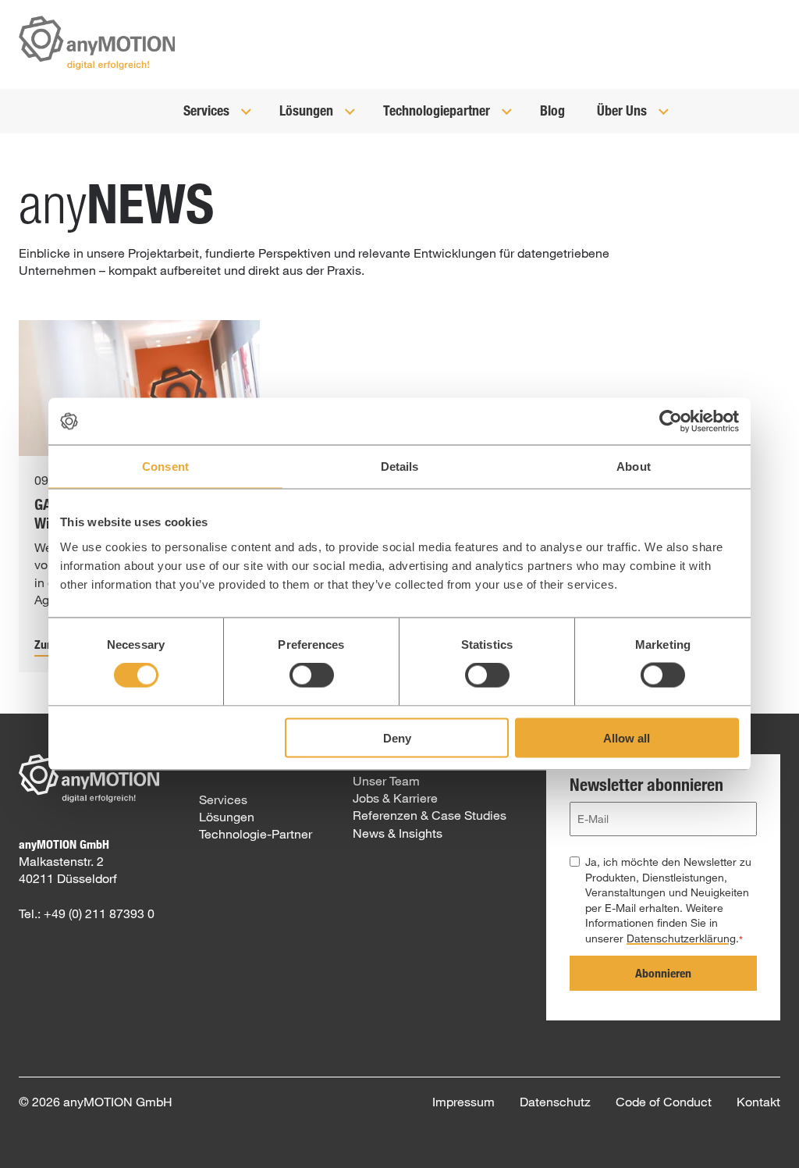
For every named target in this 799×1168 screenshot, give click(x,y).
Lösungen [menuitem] (226, 816)
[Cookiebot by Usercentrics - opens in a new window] (670, 421)
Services (208, 110)
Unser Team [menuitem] (386, 780)
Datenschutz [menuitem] (555, 1101)
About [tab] (633, 466)
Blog (552, 110)
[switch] (311, 675)
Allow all (626, 737)
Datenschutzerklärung (681, 938)
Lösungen (307, 110)
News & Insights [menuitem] (397, 832)
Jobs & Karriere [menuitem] (395, 797)
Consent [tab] (165, 466)
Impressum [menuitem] (463, 1101)
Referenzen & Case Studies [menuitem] (429, 814)
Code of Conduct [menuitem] (664, 1101)
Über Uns (623, 110)
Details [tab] (400, 466)
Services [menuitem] (223, 799)
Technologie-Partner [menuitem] (255, 833)
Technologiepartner (438, 110)
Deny (397, 737)
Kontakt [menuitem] (758, 1101)
